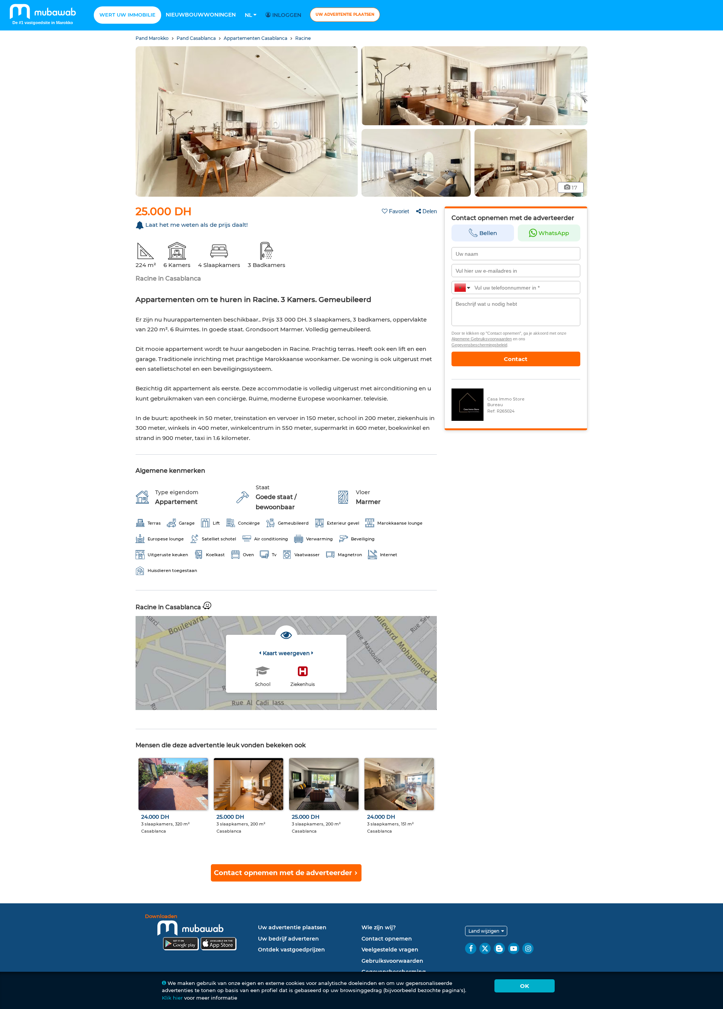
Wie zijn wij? (379, 927)
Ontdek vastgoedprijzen (291, 949)
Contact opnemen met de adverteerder (284, 873)
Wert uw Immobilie (127, 15)
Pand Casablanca (197, 38)
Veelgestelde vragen (390, 949)
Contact (516, 359)
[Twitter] (485, 948)
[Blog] (499, 948)
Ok (524, 985)
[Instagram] (528, 948)
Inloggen (286, 15)
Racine (303, 38)
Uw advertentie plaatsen (345, 14)
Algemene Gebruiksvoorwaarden (481, 339)
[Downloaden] (199, 933)
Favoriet (399, 211)
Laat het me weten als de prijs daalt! (196, 224)
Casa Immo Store (506, 399)
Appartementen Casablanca (256, 38)
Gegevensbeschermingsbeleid (479, 345)
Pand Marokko (153, 38)
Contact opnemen (387, 938)
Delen (430, 211)
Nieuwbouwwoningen (201, 14)
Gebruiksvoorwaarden (392, 960)
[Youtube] (513, 948)
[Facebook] (470, 948)
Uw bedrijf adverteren (288, 938)
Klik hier (172, 998)
